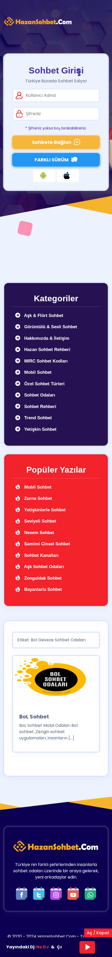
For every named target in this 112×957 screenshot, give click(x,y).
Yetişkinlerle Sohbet (44, 509)
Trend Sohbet (37, 417)
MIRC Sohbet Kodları (45, 361)
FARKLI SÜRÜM (52, 159)
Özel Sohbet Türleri (44, 383)
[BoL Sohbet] (56, 681)
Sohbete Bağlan (51, 142)
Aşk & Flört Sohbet (43, 315)
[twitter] (40, 893)
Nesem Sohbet (38, 532)
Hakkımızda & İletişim (46, 338)
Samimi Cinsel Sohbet (46, 543)
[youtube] (74, 893)
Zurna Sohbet (37, 498)
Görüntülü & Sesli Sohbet (50, 326)
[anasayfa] (38, 21)
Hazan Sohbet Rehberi (46, 349)
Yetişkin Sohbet (40, 429)
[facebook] (23, 893)
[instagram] (57, 893)
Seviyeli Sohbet (39, 521)
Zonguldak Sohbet (42, 578)
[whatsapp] (90, 893)
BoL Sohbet (34, 716)
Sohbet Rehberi (39, 406)
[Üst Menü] (100, 21)
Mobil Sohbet (37, 372)
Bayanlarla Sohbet (42, 589)
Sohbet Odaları (39, 395)
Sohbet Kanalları (41, 555)
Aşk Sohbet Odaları (43, 566)
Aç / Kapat (98, 933)
